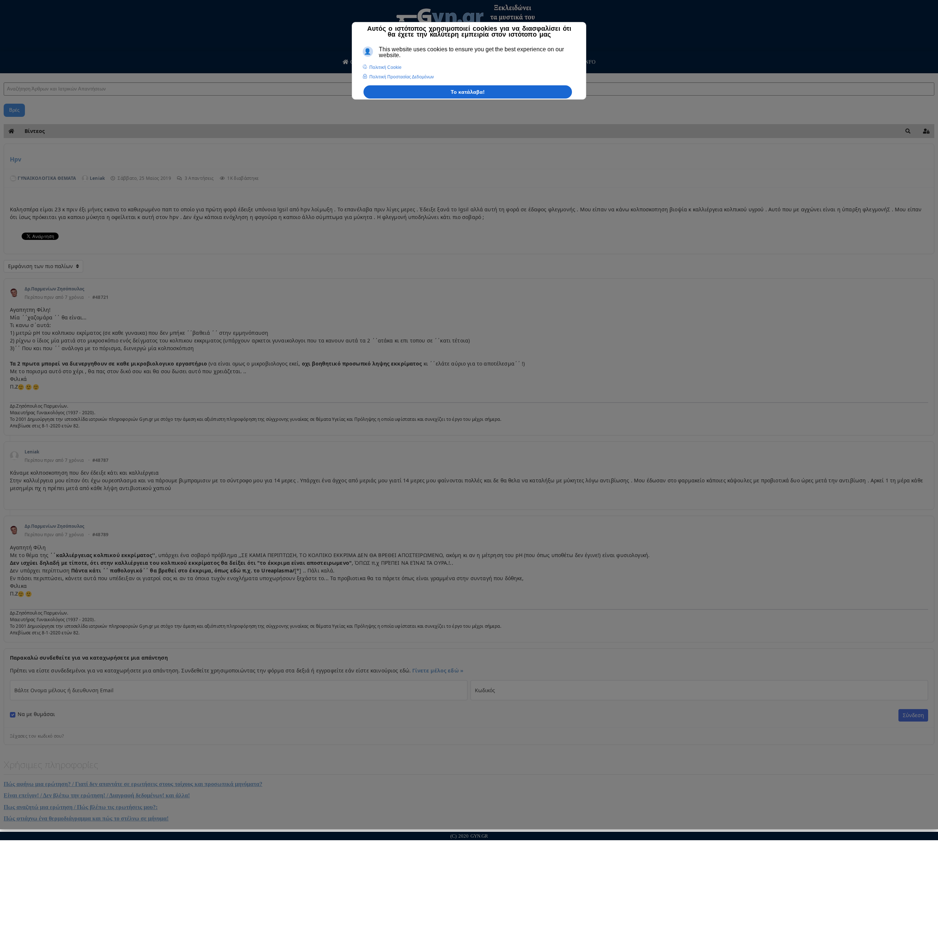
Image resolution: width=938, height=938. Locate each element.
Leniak (32, 452)
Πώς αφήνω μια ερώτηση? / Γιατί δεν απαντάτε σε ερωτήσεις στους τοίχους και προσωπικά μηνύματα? (133, 784)
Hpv (15, 159)
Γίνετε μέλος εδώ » (438, 670)
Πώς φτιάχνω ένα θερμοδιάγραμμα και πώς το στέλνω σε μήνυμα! (86, 818)
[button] (908, 131)
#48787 (100, 460)
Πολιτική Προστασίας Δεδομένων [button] (401, 76)
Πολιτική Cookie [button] (385, 67)
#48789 (100, 534)
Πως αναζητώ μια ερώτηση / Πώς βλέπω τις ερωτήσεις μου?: (81, 807)
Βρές (14, 110)
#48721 (100, 297)
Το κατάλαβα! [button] (468, 92)
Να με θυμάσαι (36, 714)
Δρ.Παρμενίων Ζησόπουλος (54, 289)
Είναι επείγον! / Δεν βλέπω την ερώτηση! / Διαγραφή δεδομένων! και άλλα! (97, 795)
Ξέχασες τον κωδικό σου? (37, 736)
